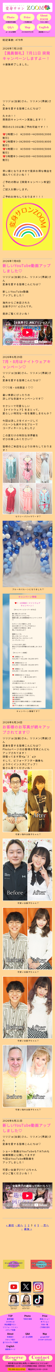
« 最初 (10, 1225)
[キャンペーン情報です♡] (27, 651)
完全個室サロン (10, 1324)
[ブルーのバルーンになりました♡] (27, 554)
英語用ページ (10, 1349)
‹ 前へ (19, 1225)
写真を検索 (27, 1319)
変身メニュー (45, 1319)
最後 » (28, 1229)
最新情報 (10, 1319)
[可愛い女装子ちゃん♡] (27, 870)
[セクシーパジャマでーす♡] (27, 483)
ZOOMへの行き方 (45, 1339)
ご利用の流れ (45, 1327)
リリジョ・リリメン (10, 1327)
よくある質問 (27, 1337)
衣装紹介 (10, 1337)
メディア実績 (10, 1330)
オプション (45, 1321)
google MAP (44, 1337)
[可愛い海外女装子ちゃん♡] (27, 801)
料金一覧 (44, 1324)
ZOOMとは (10, 1321)
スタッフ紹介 (10, 1339)
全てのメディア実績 (10, 1342)
